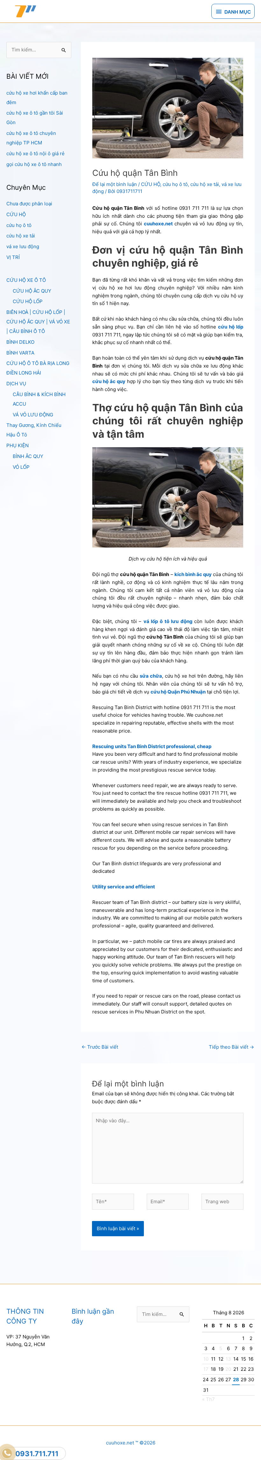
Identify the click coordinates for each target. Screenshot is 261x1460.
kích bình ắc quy (193, 574)
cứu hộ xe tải (20, 236)
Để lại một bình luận (114, 184)
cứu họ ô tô (19, 225)
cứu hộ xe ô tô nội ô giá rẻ (35, 153)
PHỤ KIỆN (17, 445)
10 (205, 1359)
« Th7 (208, 1399)
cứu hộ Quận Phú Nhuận (178, 692)
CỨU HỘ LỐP (28, 301)
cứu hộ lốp (230, 327)
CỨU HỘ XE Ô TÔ (26, 280)
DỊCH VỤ (16, 384)
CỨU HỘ (16, 214)
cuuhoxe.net (158, 224)
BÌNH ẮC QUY (28, 456)
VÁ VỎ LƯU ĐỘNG (33, 415)
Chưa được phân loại (29, 204)
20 (228, 1369)
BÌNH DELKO (20, 342)
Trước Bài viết (99, 1047)
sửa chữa (151, 676)
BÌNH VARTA (20, 353)
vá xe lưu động (22, 246)
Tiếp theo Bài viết (231, 1047)
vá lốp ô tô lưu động (168, 621)
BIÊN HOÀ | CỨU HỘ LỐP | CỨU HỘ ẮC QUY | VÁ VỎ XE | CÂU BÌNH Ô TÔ (38, 321)
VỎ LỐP (21, 467)
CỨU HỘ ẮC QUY (32, 291)
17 (205, 1369)
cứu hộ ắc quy (108, 381)
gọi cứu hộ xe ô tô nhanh (34, 164)
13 (228, 1359)
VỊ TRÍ (13, 257)
